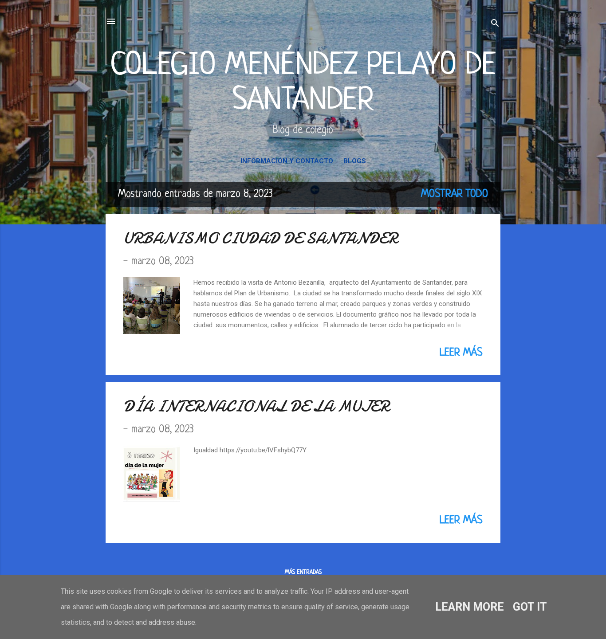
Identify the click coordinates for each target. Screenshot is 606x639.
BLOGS (354, 161)
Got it (530, 606)
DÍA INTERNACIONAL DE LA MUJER (256, 406)
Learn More (469, 606)
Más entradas (303, 572)
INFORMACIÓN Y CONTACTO (286, 161)
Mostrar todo (454, 194)
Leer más (461, 353)
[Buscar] (495, 24)
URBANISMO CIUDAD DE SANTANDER (260, 238)
